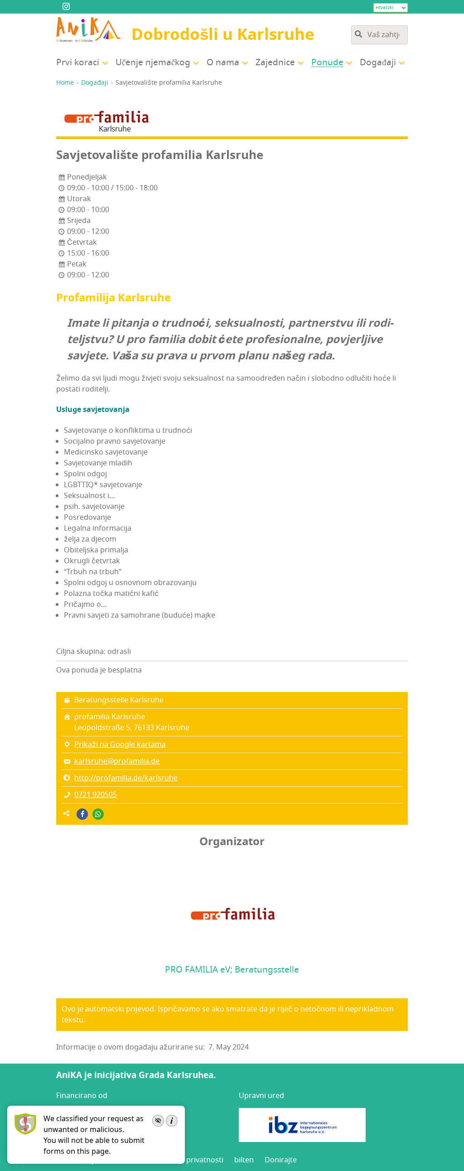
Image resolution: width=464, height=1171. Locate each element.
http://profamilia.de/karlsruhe (126, 778)
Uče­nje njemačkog (153, 62)
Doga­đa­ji (378, 62)
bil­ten (244, 1160)
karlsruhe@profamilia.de (117, 761)
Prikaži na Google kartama (120, 744)
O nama (223, 62)
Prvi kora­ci (77, 62)
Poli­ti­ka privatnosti (191, 1160)
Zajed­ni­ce (275, 62)
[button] (82, 814)
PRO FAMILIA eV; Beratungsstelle (232, 969)
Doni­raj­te (281, 1160)
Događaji (94, 82)
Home (65, 82)
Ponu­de (327, 62)
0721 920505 (95, 794)
